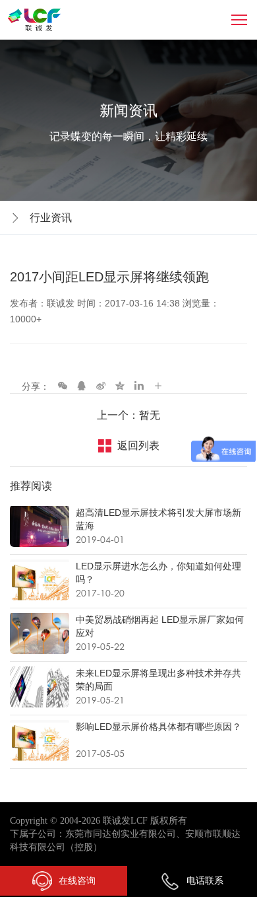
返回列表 (138, 445)
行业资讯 (51, 217)
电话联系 (204, 880)
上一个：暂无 (128, 415)
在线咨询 (77, 880)
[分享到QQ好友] (81, 385)
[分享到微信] (62, 385)
